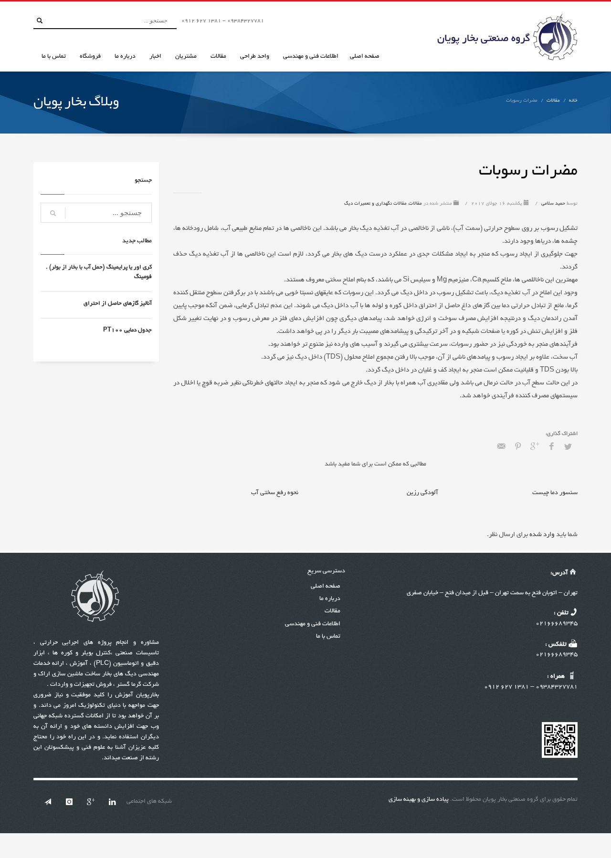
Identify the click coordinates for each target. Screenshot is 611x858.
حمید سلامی (552, 204)
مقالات (553, 100)
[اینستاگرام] (69, 802)
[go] (39, 20)
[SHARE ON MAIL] (501, 447)
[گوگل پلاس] (91, 802)
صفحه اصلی (325, 586)
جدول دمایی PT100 (127, 330)
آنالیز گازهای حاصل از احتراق (118, 303)
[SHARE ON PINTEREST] (518, 447)
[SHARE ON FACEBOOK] (551, 447)
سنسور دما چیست (555, 493)
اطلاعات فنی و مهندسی (312, 624)
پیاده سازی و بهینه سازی (419, 799)
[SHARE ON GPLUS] (534, 447)
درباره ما (329, 599)
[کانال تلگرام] (48, 802)
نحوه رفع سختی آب (274, 493)
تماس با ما (328, 636)
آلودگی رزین (422, 493)
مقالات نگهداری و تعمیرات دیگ (375, 204)
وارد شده (541, 534)
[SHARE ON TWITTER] (568, 448)
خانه (573, 100)
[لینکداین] (112, 802)
